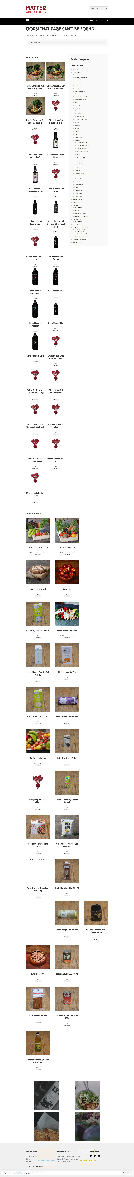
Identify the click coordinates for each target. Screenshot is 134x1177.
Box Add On (82, 233)
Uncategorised (76, 242)
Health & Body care (80, 213)
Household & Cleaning (80, 216)
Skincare (75, 224)
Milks (76, 128)
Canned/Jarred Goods (82, 142)
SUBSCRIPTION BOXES (79, 227)
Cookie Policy (31, 1173)
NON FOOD (76, 202)
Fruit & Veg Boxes (79, 229)
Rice (76, 167)
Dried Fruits (80, 110)
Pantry (76, 140)
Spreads (79, 161)
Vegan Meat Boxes (81, 236)
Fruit (78, 113)
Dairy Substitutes (79, 91)
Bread (78, 79)
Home (27, 22)
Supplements (78, 184)
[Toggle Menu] (27, 20)
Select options (56, 266)
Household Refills (77, 199)
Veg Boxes (79, 231)
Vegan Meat (78, 193)
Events (44, 22)
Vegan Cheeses (78, 190)
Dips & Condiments (82, 151)
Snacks (76, 181)
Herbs (78, 154)
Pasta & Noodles (79, 164)
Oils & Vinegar (78, 137)
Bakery (76, 74)
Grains (78, 178)
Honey (76, 125)
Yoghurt (79, 93)
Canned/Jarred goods (82, 145)
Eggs (76, 102)
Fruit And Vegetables (80, 119)
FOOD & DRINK (77, 72)
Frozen (76, 105)
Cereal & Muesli (81, 175)
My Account (52, 22)
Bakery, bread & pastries (81, 77)
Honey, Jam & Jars (81, 157)
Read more (35, 196)
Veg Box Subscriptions (35, 22)
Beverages (77, 85)
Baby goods (78, 207)
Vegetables (77, 196)
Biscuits (77, 88)
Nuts (76, 131)
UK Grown (80, 116)
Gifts (76, 122)
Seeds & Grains (79, 173)
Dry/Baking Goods (79, 99)
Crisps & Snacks (81, 148)
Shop (47, 22)
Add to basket (35, 95)
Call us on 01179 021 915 (34, 1166)
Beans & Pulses (79, 82)
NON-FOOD (76, 205)
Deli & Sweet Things (80, 96)
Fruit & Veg (78, 108)
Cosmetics (75, 69)
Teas (76, 187)
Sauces (76, 170)
